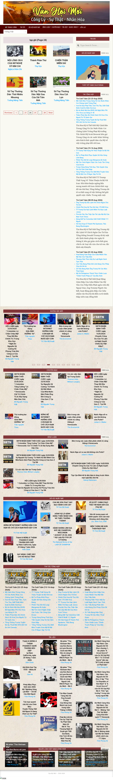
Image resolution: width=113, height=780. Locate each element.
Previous (8, 113)
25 (35, 113)
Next (51, 113)
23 (25, 113)
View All (105, 53)
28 (45, 113)
